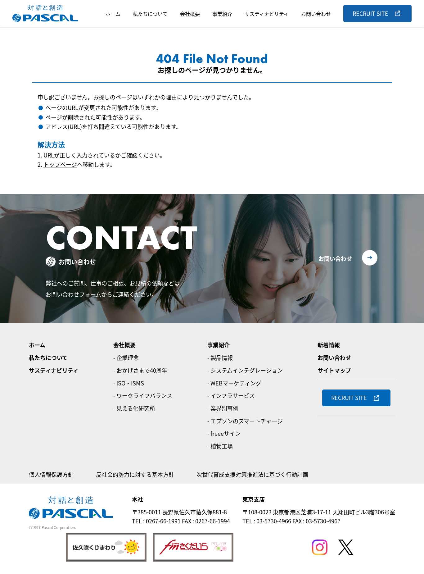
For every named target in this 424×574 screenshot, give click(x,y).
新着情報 (329, 345)
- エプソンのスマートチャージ (245, 421)
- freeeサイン (224, 433)
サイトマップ (334, 370)
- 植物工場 (220, 446)
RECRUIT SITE (370, 13)
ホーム (113, 13)
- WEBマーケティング (234, 383)
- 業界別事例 (222, 408)
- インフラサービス (231, 395)
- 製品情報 (220, 357)
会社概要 (190, 13)
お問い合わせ (316, 13)
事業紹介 (222, 13)
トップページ (60, 164)
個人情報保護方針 (51, 474)
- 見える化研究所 (134, 408)
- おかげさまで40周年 (140, 370)
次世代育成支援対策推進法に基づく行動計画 (252, 474)
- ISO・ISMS (128, 383)
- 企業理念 (126, 357)
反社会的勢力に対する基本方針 (135, 474)
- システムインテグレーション (245, 370)
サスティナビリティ (267, 13)
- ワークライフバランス (142, 395)
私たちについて (150, 13)
